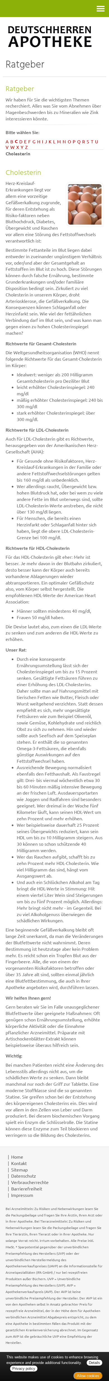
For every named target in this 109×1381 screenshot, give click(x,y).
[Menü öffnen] (100, 8)
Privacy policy (23, 1368)
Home (17, 1156)
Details (94, 1363)
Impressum (22, 1195)
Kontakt (19, 1163)
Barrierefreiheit (26, 1188)
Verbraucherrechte (30, 1182)
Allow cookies (88, 1376)
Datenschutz (23, 1175)
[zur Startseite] (54, 36)
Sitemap (19, 1169)
